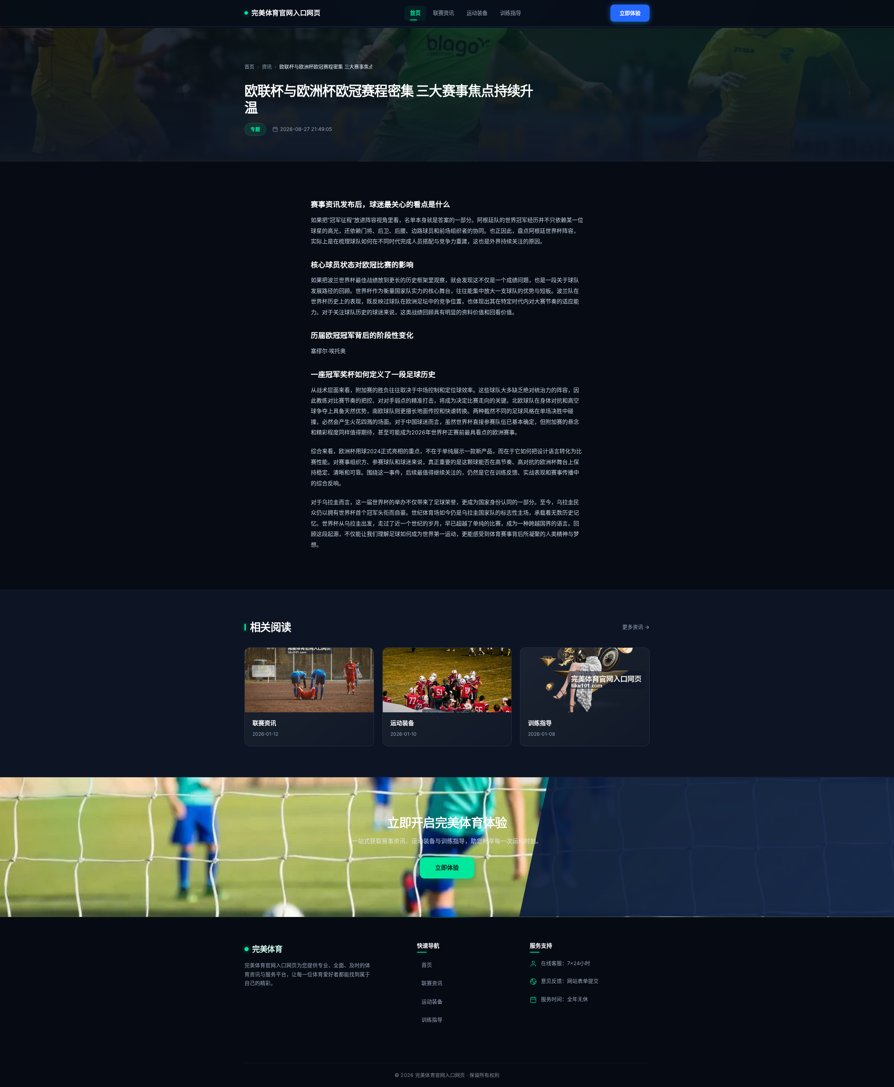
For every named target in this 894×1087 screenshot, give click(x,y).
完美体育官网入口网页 (286, 13)
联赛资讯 (443, 13)
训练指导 (510, 13)
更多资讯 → (636, 627)
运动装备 (477, 13)
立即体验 (630, 13)
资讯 (267, 66)
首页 (415, 13)
